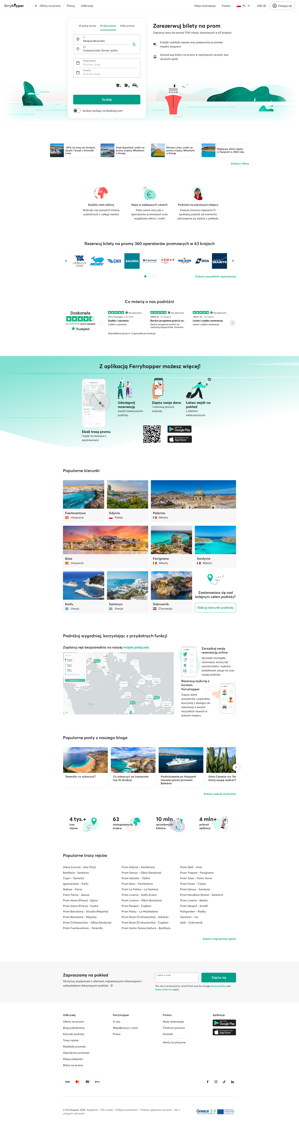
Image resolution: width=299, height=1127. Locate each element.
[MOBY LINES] (97, 261)
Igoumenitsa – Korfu (75, 883)
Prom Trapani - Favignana (197, 872)
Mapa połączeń (73, 1059)
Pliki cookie (107, 1109)
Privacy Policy (218, 986)
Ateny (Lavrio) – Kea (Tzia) (79, 867)
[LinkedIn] (232, 1081)
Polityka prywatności (126, 1109)
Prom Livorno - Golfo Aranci (139, 895)
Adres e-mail (164, 975)
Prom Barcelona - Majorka (80, 917)
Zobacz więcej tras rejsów (219, 938)
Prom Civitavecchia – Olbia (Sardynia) (87, 922)
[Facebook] (207, 1081)
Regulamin (92, 1109)
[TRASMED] (149, 261)
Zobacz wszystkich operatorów (215, 276)
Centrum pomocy (174, 1028)
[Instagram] (215, 1081)
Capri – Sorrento (73, 878)
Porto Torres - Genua (76, 895)
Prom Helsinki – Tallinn (136, 878)
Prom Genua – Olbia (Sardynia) (141, 872)
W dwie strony (108, 25)
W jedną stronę (87, 25)
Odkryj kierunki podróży (215, 608)
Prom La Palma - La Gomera (140, 889)
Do (84, 47)
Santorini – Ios (189, 917)
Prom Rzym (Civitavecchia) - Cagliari (145, 922)
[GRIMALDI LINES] (79, 261)
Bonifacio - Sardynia (76, 872)
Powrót (87, 70)
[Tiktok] (224, 1081)
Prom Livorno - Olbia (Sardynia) (142, 900)
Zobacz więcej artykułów (219, 794)
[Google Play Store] (179, 429)
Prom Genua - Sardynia (195, 889)
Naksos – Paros (72, 889)
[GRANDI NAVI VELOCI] (114, 261)
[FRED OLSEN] (184, 261)
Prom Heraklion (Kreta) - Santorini (201, 895)
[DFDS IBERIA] (202, 261)
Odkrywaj (87, 5)
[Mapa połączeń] (118, 683)
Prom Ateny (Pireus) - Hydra (80, 906)
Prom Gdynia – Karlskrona (138, 867)
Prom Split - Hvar (191, 867)
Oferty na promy (50, 5)
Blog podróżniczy (74, 1028)
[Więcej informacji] (111, 985)
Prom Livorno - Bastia (194, 900)
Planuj (71, 5)
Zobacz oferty (240, 163)
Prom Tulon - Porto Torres (196, 878)
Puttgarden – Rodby (193, 911)
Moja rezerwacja (205, 5)
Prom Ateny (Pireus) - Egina (80, 900)
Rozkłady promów (74, 1046)
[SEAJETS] (219, 261)
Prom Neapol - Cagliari (136, 906)
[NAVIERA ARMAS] (166, 261)
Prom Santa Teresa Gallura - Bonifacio (146, 928)
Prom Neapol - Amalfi (194, 906)
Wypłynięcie (89, 61)
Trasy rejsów (71, 1040)
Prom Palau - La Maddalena (140, 911)
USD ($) (261, 5)
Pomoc (226, 5)
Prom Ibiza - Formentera (137, 883)
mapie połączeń (136, 647)
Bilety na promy (73, 1065)
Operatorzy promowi (76, 1052)
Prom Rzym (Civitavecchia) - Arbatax (145, 917)
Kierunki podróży (73, 1034)
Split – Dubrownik (191, 922)
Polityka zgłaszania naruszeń (156, 1109)
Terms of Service (163, 989)
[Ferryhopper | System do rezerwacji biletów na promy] (14, 6)
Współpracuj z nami (125, 1028)
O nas (116, 1021)
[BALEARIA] (131, 261)
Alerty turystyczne (174, 1042)
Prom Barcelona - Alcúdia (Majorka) (85, 911)
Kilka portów (127, 25)
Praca (116, 1034)
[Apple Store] (179, 439)
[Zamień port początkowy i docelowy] (134, 44)
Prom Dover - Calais (193, 883)
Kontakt (168, 1034)
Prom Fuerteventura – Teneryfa (83, 928)
